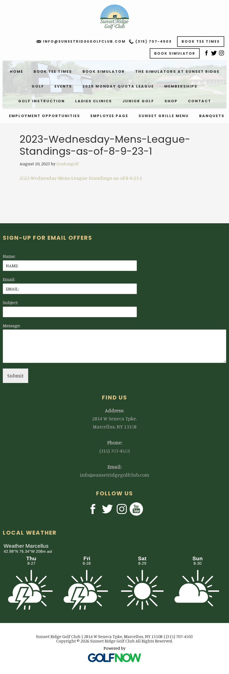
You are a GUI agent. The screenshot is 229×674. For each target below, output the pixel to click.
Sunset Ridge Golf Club (114, 17)
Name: (9, 256)
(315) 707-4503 (153, 41)
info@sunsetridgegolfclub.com (84, 41)
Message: (11, 325)
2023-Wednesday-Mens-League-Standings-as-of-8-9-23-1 (81, 178)
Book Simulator (174, 53)
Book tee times (201, 41)
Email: (9, 279)
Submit (15, 375)
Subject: (10, 302)
